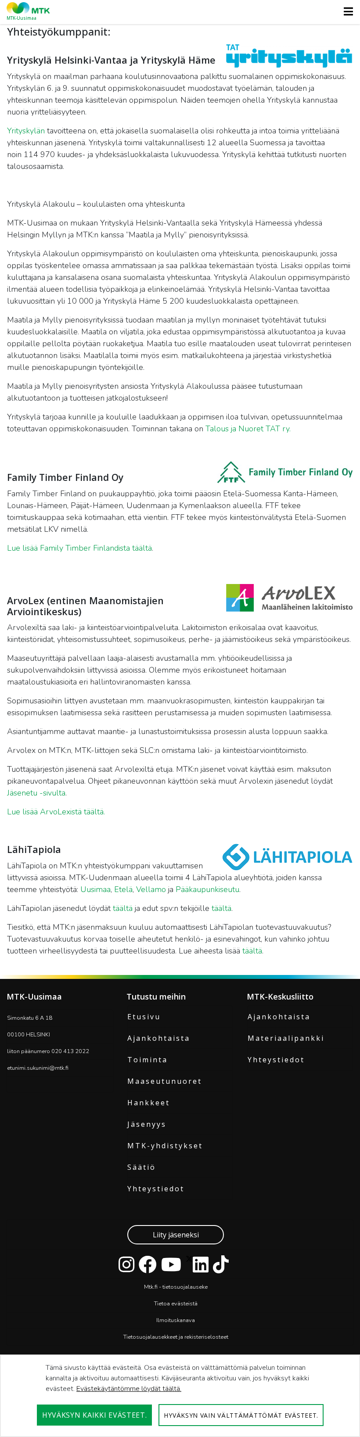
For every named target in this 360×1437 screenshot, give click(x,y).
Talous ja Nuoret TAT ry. (248, 428)
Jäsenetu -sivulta (36, 793)
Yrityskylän (26, 130)
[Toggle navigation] (345, 11)
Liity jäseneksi (176, 1235)
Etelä (123, 889)
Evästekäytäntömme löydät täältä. (128, 1389)
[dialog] (180, 1396)
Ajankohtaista (158, 1038)
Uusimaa (95, 889)
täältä (123, 908)
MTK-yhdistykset (165, 1145)
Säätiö (141, 1167)
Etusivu (144, 1016)
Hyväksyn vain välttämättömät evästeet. (241, 1415)
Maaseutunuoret (164, 1081)
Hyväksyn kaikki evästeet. (94, 1415)
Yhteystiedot (155, 1188)
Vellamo (152, 889)
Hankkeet (148, 1102)
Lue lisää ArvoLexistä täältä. (56, 811)
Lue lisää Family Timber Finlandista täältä (79, 548)
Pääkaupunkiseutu (207, 889)
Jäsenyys (146, 1124)
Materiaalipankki (286, 1038)
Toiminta (147, 1059)
